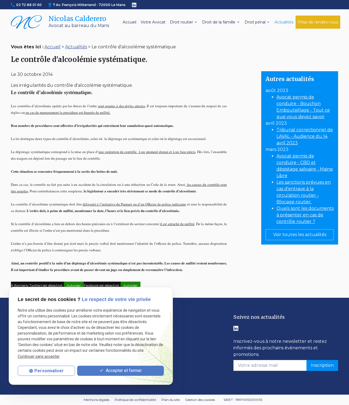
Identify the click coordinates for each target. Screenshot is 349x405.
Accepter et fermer (123, 370)
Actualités (284, 22)
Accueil (129, 22)
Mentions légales (96, 400)
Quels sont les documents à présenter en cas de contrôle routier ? (305, 215)
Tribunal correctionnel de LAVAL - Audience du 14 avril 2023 (304, 136)
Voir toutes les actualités (299, 234)
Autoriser (74, 285)
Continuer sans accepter (39, 356)
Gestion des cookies (200, 400)
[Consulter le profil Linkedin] (134, 4)
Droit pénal (255, 22)
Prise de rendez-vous (318, 22)
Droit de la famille (218, 22)
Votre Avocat (153, 22)
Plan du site (170, 400)
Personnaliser (49, 370)
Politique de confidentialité (135, 400)
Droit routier (181, 22)
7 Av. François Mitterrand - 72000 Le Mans (89, 5)
